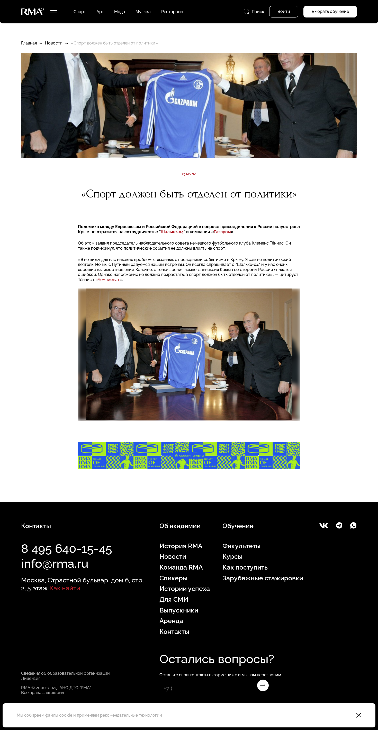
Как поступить (245, 567)
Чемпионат (109, 279)
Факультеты (241, 546)
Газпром (222, 231)
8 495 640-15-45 (66, 549)
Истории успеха (184, 588)
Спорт (80, 11)
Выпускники (178, 610)
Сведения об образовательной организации (65, 673)
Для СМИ (173, 599)
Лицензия (30, 678)
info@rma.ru (54, 563)
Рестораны (172, 11)
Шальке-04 (172, 231)
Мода (119, 11)
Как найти (64, 588)
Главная (29, 43)
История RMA (180, 546)
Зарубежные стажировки (262, 578)
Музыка (143, 11)
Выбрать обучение (330, 11)
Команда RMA (181, 567)
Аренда (171, 621)
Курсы (232, 556)
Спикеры (173, 578)
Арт (100, 11)
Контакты (174, 631)
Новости (53, 43)
